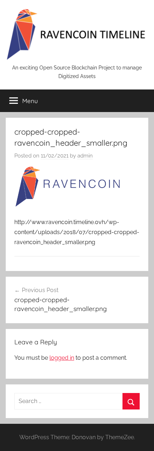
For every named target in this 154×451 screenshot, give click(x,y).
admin (85, 155)
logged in (61, 357)
